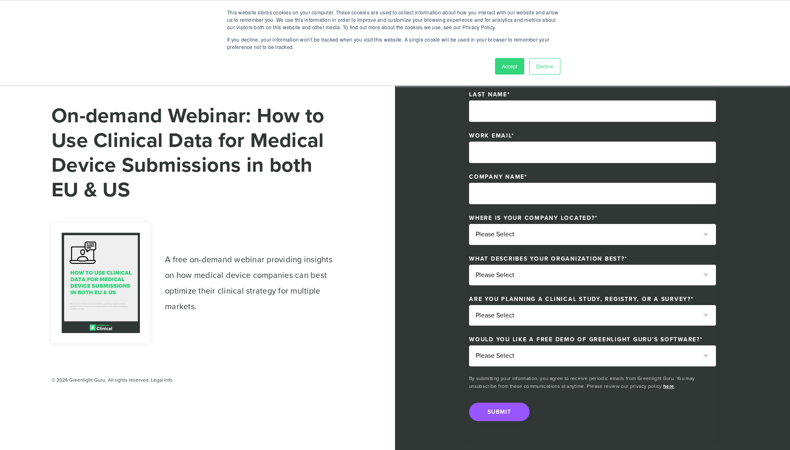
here (668, 386)
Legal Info (161, 380)
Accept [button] (509, 66)
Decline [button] (544, 66)
